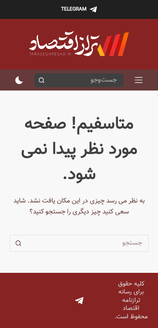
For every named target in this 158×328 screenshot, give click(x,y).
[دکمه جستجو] (41, 80)
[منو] (138, 80)
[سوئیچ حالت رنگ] (19, 80)
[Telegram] (79, 300)
